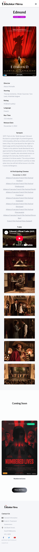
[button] (36, 3)
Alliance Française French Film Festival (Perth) (19, 189)
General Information (10, 518)
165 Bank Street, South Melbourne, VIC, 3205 (10, 531)
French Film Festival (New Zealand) (19, 221)
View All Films (19, 490)
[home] (12, 4)
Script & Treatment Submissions (10, 522)
